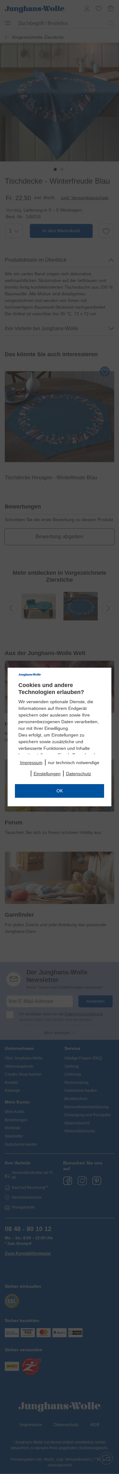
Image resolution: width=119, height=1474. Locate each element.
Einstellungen (47, 773)
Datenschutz (78, 773)
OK (59, 790)
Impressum (31, 762)
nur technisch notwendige (73, 762)
